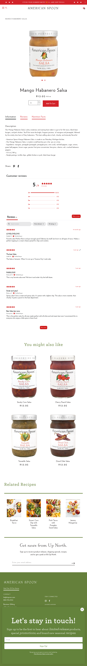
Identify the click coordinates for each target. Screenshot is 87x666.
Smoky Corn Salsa (24, 402)
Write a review (76, 216)
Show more (43, 327)
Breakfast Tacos (14, 521)
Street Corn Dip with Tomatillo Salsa (34, 524)
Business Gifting (9, 604)
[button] (43, 192)
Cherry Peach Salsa (63, 402)
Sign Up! (43, 646)
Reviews (23, 117)
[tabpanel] (43, 276)
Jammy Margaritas (73, 521)
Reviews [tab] (12, 217)
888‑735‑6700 (8, 600)
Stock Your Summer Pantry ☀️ (43, 2)
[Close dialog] (82, 609)
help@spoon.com (9, 597)
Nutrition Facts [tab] (39, 117)
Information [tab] (10, 117)
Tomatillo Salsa (24, 461)
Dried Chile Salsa (63, 461)
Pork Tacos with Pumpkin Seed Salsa (53, 524)
